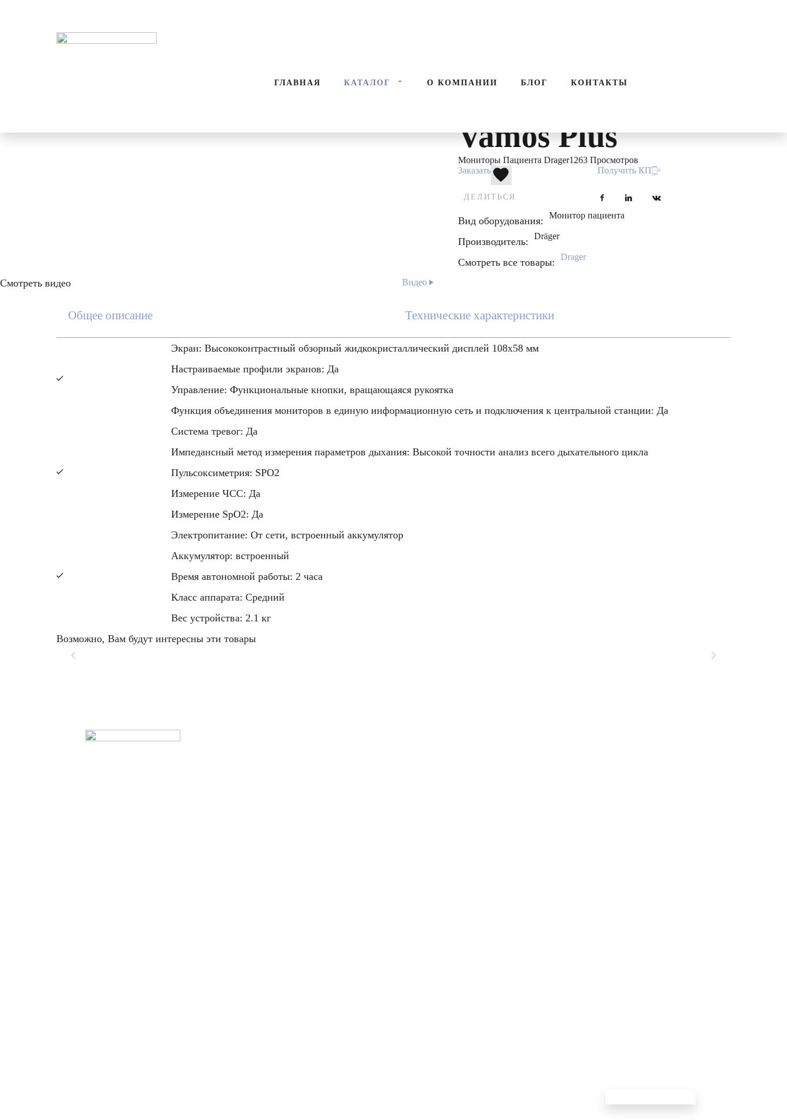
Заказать (474, 170)
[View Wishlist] (61, 11)
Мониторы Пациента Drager (513, 160)
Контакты (599, 82)
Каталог (367, 82)
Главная (297, 82)
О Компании (462, 82)
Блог (534, 82)
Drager (573, 257)
